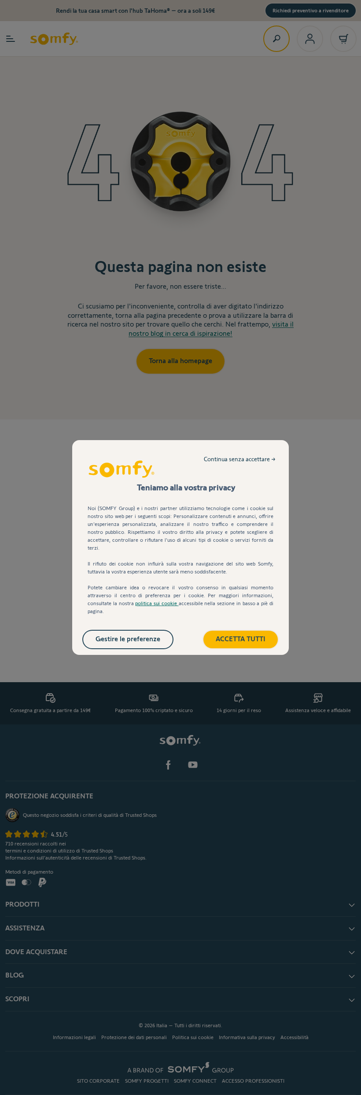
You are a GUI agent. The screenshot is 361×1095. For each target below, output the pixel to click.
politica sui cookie (156, 603)
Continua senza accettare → (240, 459)
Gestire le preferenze (128, 639)
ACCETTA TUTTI (240, 639)
